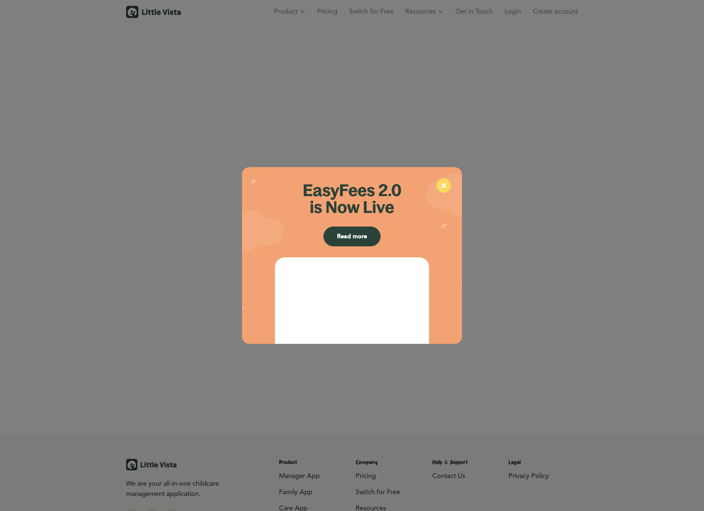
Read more (352, 236)
